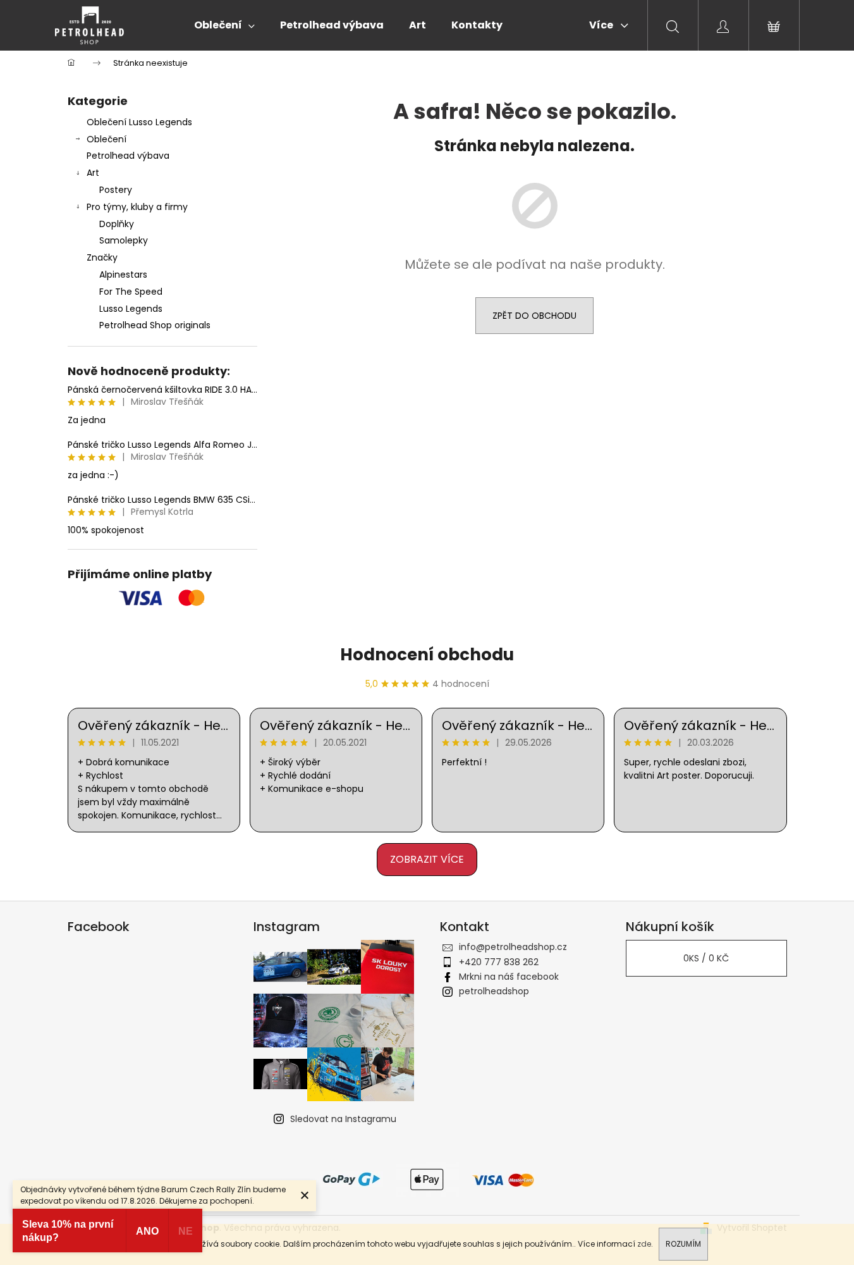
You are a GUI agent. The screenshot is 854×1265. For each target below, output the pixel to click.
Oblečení (106, 139)
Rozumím (683, 1243)
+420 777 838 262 (499, 962)
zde (644, 1243)
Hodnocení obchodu (427, 654)
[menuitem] (224, 25)
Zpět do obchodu (534, 315)
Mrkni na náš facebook (509, 976)
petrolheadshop (494, 991)
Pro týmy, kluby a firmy (137, 207)
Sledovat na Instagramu (343, 1119)
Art (93, 172)
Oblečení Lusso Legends (139, 122)
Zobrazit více (427, 859)
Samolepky (123, 240)
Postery (115, 189)
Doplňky (116, 224)
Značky (102, 257)
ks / (706, 958)
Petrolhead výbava (128, 155)
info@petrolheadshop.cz (513, 947)
